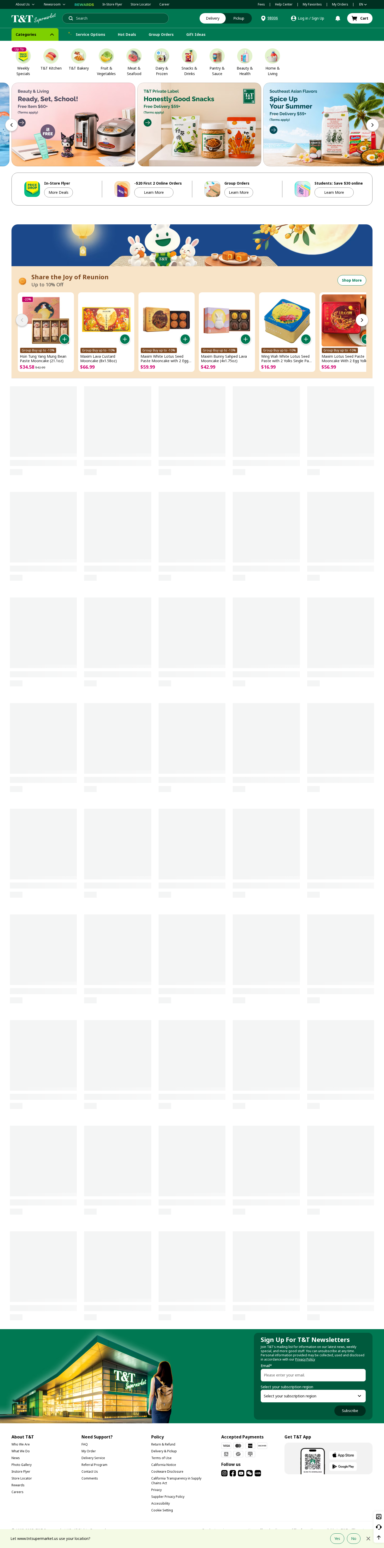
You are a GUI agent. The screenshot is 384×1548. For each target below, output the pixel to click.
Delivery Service (93, 1458)
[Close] (368, 1538)
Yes (337, 1538)
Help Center (284, 4)
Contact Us (90, 1471)
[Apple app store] (343, 1455)
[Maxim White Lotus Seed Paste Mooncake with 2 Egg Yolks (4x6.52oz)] (167, 320)
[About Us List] (33, 4)
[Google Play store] (343, 1466)
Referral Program (94, 1464)
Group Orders (161, 34)
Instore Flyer (20, 1471)
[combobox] (308, 1396)
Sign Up (318, 18)
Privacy (156, 1490)
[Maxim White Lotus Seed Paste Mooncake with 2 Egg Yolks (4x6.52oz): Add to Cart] (185, 339)
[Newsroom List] (64, 4)
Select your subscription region (287, 1387)
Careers (17, 1492)
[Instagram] (224, 1473)
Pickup (238, 18)
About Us (23, 4)
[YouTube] (241, 1473)
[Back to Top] (379, 1537)
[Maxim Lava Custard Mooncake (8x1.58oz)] (106, 320)
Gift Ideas (196, 34)
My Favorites (312, 4)
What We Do (20, 1451)
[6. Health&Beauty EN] (73, 124)
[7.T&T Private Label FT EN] (199, 124)
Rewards (18, 1485)
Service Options (90, 34)
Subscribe (350, 1410)
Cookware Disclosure (167, 1471)
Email (266, 1365)
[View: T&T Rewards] (84, 4)
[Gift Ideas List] (210, 34)
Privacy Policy (305, 1359)
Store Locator (141, 4)
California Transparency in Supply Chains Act (176, 1480)
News (15, 1458)
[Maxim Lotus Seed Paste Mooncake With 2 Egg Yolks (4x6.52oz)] (348, 320)
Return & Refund (163, 1444)
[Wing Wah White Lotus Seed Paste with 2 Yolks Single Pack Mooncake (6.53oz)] (287, 320)
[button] (269, 18)
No (353, 1538)
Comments (90, 1478)
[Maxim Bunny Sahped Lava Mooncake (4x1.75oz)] (227, 320)
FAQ (85, 1444)
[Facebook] (233, 1473)
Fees (261, 4)
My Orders (340, 4)
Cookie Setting (162, 1510)
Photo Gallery (21, 1464)
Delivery (212, 18)
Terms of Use (161, 1458)
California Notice (163, 1464)
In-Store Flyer (112, 4)
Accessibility (160, 1503)
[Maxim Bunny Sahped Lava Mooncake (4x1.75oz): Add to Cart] (245, 339)
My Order (89, 1451)
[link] (360, 18)
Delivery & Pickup (164, 1451)
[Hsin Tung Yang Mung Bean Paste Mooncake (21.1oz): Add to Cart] (64, 339)
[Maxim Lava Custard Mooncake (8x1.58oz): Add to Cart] (125, 339)
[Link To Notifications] (338, 18)
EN (361, 4)
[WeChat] (249, 1473)
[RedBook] (258, 1473)
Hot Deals (127, 34)
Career (164, 4)
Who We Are (20, 1444)
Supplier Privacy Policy (167, 1496)
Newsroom (52, 4)
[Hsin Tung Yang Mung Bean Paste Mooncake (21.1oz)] (46, 320)
